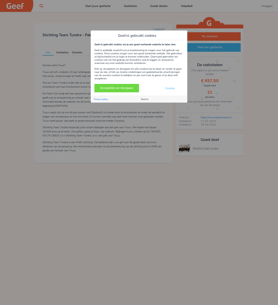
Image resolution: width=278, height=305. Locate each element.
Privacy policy (101, 99)
